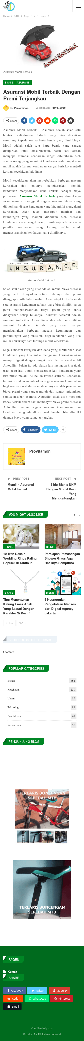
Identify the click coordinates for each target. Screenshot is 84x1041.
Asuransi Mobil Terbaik (37, 195)
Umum (11, 698)
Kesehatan (14, 689)
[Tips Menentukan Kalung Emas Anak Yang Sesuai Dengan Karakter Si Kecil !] (21, 582)
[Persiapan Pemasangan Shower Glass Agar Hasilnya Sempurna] (63, 537)
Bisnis (9, 82)
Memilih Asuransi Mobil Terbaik (21, 486)
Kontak (12, 971)
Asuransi (23, 82)
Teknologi (14, 707)
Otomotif (8, 652)
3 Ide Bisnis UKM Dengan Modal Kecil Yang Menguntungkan (61, 491)
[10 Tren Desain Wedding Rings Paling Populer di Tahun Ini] (21, 537)
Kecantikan (14, 725)
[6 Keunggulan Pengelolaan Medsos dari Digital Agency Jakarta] (63, 582)
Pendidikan (14, 716)
